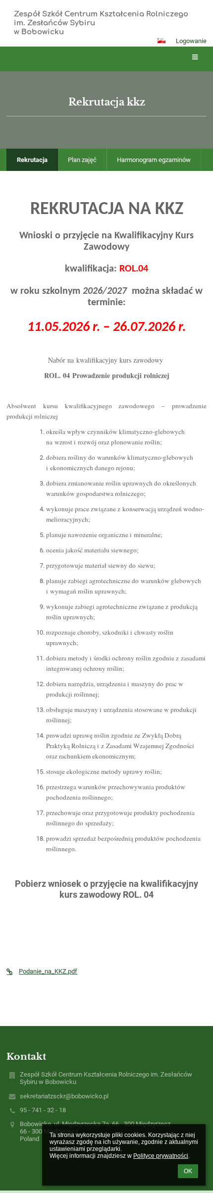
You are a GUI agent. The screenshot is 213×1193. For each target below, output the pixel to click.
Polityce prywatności (160, 1155)
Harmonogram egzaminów (154, 159)
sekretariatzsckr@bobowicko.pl (64, 1096)
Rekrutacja (32, 159)
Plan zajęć (82, 159)
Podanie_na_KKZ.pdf (48, 971)
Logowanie (191, 41)
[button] (161, 41)
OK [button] (188, 1171)
